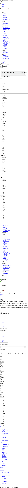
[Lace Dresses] (2, 364)
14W (2, 354)
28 (22, 72)
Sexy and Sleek (4, 102)
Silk (2, 152)
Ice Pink (3, 410)
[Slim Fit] (2, 390)
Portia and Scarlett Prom (6, 240)
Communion (3, 85)
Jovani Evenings (5, 247)
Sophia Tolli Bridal (4, 434)
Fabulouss (3, 450)
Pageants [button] (3, 261)
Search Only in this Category (4, 65)
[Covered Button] (2, 369)
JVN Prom (4, 251)
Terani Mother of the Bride (6, 268)
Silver (3, 421)
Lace (3, 140)
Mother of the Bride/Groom (5, 89)
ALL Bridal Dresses (5, 225)
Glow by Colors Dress (5, 246)
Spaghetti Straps (4, 193)
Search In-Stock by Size (4, 69)
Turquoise (4, 202)
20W (8, 354)
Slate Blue (4, 203)
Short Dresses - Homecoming (6, 239)
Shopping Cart (3, 5)
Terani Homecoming (5, 259)
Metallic (3, 129)
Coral (3, 416)
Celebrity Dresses (4, 111)
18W (6, 354)
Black (3, 217)
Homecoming (4, 88)
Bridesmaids (3, 83)
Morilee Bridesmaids (5, 236)
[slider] (25, 346)
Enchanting (4, 229)
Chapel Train (3, 158)
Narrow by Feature (3, 80)
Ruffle (3, 141)
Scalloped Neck (4, 172)
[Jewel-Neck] (2, 387)
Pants (3, 101)
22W (10, 354)
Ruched (3, 117)
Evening (3, 86)
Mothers (3, 340)
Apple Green (4, 199)
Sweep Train (3, 162)
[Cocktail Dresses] (3, 361)
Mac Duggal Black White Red (6, 253)
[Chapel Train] (1, 383)
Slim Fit (3, 181)
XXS (17, 75)
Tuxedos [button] (3, 275)
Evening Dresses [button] (4, 263)
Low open (3, 123)
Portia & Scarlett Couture (6, 241)
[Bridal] (3, 359)
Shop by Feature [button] (4, 232)
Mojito (3, 198)
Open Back (3, 115)
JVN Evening (4, 250)
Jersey (3, 148)
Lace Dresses (4, 97)
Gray (3, 218)
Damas (4, 274)
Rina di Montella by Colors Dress (7, 265)
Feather (3, 138)
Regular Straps (4, 192)
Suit (2, 105)
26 (19, 72)
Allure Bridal (3, 428)
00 (3, 353)
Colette (4, 242)
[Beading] (2, 376)
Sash (3, 142)
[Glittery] (1, 372)
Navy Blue (4, 205)
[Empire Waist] (2, 389)
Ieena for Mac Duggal (5, 252)
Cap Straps (3, 191)
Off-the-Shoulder (4, 170)
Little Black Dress (4, 98)
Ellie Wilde (4, 244)
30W (10, 75)
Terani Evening (3, 471)
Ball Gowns (3, 95)
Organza (3, 150)
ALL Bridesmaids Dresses (5, 440)
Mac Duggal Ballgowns (4, 458)
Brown (3, 419)
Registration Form (6, 293)
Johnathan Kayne (5, 260)
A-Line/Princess (4, 179)
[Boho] (2, 363)
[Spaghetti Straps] (2, 396)
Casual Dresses (4, 84)
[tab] (15, 228)
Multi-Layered (4, 114)
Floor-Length (4, 160)
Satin (3, 151)
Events (2, 341)
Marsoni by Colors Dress (6, 270)
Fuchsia (3, 210)
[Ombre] (1, 374)
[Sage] (2, 290)
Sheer (3, 124)
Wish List (3, 4)
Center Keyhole (4, 112)
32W (13, 75)
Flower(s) (3, 139)
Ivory (3, 214)
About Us (3, 322)
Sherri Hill (4, 257)
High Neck (3, 168)
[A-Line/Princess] (2, 388)
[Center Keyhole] (2, 367)
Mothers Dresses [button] (4, 266)
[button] (3, 12)
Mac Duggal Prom (5, 255)
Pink (3, 411)
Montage (4, 269)
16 (5, 72)
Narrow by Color (3, 196)
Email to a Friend (2, 295)
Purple (3, 408)
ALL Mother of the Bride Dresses (7, 267)
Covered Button (4, 121)
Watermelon (4, 413)
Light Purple (4, 207)
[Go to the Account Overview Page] (0, 3)
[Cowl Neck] (2, 385)
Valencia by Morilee (4, 483)
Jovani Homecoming (5, 248)
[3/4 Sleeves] (2, 392)
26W (3, 75)
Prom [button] (2, 237)
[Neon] (1, 373)
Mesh (3, 149)
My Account (3, 325)
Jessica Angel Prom (4, 452)
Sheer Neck (3, 174)
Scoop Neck (3, 173)
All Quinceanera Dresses (4, 481)
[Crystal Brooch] (2, 377)
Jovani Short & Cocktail (6, 249)
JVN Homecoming (4, 456)
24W (12, 354)
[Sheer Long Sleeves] (2, 393)
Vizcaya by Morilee (5, 273)
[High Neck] (2, 386)
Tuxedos (3, 336)
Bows (3, 136)
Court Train (3, 159)
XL (5, 76)
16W (4, 354)
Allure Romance (5, 227)
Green (3, 402)
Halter (3, 167)
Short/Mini (3, 161)
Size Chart (1, 294)
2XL (8, 76)
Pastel (3, 131)
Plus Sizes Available (4, 116)
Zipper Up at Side (4, 125)
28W (6, 75)
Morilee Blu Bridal (4, 432)
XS (20, 75)
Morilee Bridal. (5, 228)
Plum (3, 211)
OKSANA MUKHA (5, 231)
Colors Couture (5, 243)
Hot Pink (4, 209)
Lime (3, 403)
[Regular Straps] (2, 395)
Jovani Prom (3, 454)
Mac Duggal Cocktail (5, 254)
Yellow (3, 400)
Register (3, 6)
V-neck (3, 176)
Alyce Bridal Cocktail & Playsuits (6, 430)
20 (11, 72)
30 (25, 72)
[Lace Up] (2, 370)
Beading (3, 135)
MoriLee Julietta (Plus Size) (6, 230)
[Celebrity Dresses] (2, 366)
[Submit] (8, 8)
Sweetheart (3, 175)
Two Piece (3, 107)
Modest (3, 100)
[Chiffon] (1, 379)
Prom (2, 337)
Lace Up (3, 122)
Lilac (3, 206)
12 (12, 353)
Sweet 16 (3, 92)
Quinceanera (3, 90)
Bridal (2, 333)
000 (2, 71)
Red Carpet (3, 91)
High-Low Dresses (4, 437)
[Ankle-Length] (1, 382)
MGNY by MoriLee (4, 478)
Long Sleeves (4, 186)
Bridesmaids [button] (3, 234)
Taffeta (3, 153)
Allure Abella (4, 226)
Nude (3, 215)
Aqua (3, 201)
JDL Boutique (3, 476)
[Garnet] (3, 290)
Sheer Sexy (3, 103)
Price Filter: (2, 66)
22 (19, 353)
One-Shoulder (4, 171)
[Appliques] (2, 375)
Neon (3, 130)
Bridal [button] (1, 426)
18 (8, 72)
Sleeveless (3, 188)
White (3, 219)
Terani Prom (4, 258)
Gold (3, 418)
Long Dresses (4, 99)
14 (2, 72)
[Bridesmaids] (3, 360)
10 (21, 71)
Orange (3, 213)
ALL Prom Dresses (5, 238)
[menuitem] (15, 4)
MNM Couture (5, 256)
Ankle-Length (4, 157)
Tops (3, 106)
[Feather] (1, 380)
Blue (3, 204)
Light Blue (4, 405)
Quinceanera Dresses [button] (4, 271)
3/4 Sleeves (3, 185)
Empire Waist (4, 180)
